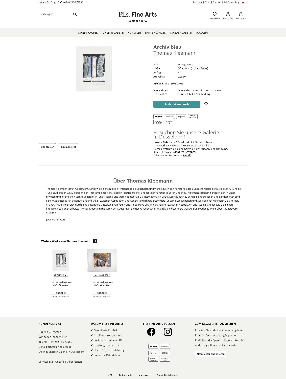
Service (217, 2)
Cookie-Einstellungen (167, 375)
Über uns (196, 2)
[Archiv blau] (61, 260)
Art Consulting (231, 2)
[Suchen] (75, 14)
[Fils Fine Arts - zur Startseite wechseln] (138, 18)
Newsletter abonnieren (211, 353)
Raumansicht (68, 146)
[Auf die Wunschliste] (206, 104)
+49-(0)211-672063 (73, 2)
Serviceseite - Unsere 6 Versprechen (60, 361)
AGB (110, 375)
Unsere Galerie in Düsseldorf (171, 142)
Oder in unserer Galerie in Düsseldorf (61, 351)
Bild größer (47, 146)
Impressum (144, 375)
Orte (207, 2)
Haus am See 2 (102, 275)
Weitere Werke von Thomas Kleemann (68, 241)
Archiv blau (61, 275)
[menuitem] (198, 2)
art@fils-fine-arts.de (59, 346)
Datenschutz (125, 375)
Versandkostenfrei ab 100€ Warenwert (200, 90)
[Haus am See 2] (102, 260)
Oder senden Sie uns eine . (172, 155)
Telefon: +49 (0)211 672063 (55, 341)
